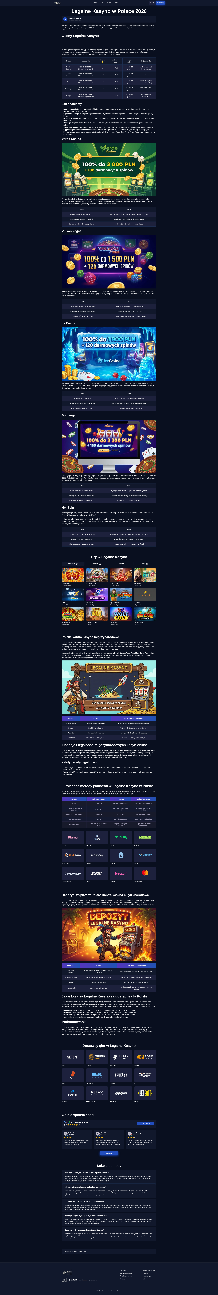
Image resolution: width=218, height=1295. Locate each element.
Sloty (143, 563)
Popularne (71, 563)
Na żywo (95, 563)
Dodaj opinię (146, 1123)
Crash (120, 563)
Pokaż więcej (109, 1153)
